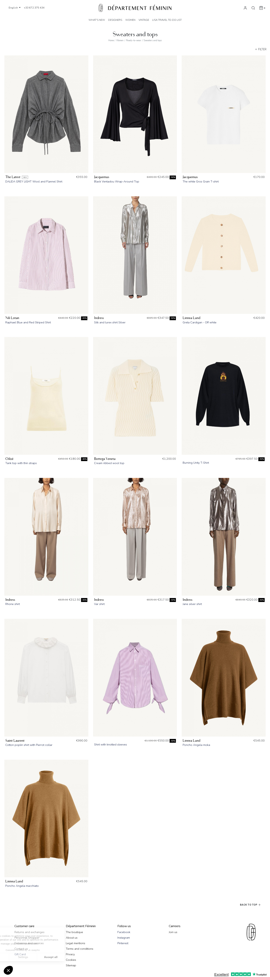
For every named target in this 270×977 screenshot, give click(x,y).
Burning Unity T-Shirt (196, 463)
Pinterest (122, 943)
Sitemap (71, 965)
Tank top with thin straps (21, 463)
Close (17, 957)
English (14, 7)
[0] (261, 8)
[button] (8, 970)
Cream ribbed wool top (109, 463)
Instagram (123, 938)
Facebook (123, 932)
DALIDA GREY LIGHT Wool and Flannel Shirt (33, 181)
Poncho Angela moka (196, 745)
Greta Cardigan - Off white (199, 322)
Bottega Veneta (104, 459)
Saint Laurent (15, 741)
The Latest (12, 177)
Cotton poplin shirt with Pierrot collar (28, 745)
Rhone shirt (12, 604)
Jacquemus (101, 177)
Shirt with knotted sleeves (110, 744)
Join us (173, 932)
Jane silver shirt (192, 604)
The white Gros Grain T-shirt (201, 181)
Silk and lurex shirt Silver (110, 322)
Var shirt (99, 604)
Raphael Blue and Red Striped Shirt (28, 322)
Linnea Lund (191, 318)
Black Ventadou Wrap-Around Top (116, 181)
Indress (99, 318)
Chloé (9, 459)
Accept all (73, 957)
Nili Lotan (12, 318)
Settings (45, 957)
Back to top (249, 904)
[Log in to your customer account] (245, 8)
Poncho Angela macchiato (22, 886)
